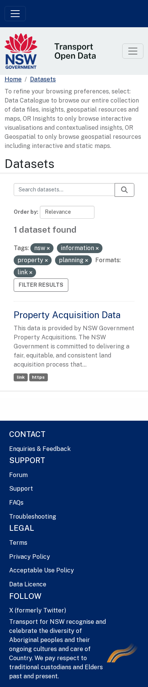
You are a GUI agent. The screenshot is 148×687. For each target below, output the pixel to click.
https (38, 377)
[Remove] (48, 248)
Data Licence (27, 584)
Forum (18, 475)
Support (21, 488)
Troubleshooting (32, 516)
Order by (25, 212)
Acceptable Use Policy (41, 570)
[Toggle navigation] (15, 13)
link (21, 377)
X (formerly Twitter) (37, 610)
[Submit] (124, 190)
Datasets (43, 79)
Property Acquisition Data (67, 314)
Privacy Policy (29, 556)
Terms (18, 542)
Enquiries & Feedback (40, 448)
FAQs (16, 502)
